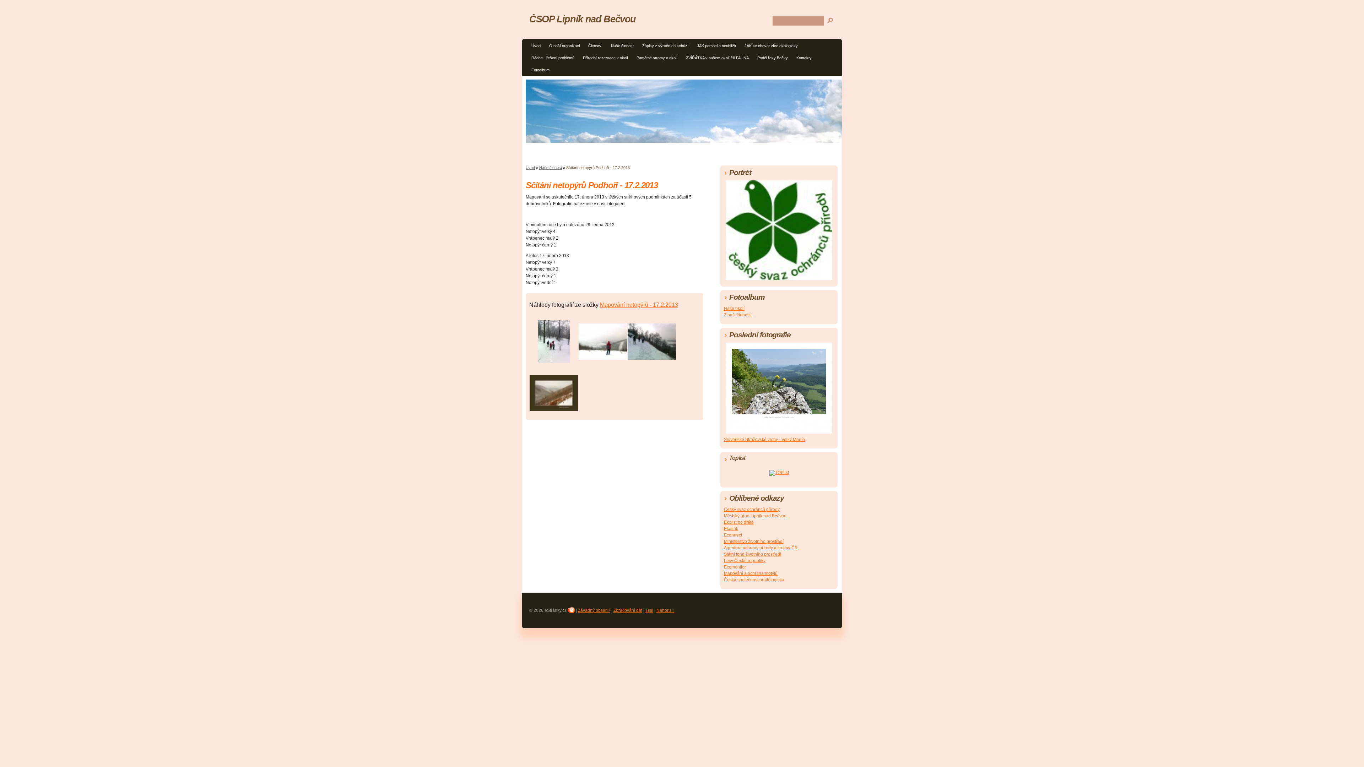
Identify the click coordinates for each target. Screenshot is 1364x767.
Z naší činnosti (738, 314)
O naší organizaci (564, 46)
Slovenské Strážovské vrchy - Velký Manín (764, 439)
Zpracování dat (627, 610)
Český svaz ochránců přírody (752, 509)
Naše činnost (622, 46)
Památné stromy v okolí (657, 58)
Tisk (649, 610)
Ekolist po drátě (739, 522)
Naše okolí (734, 308)
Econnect (733, 535)
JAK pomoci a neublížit (716, 46)
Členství (595, 46)
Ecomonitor (735, 567)
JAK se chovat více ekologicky (771, 46)
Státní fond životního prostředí (752, 554)
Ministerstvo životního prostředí (754, 541)
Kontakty (804, 58)
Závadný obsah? (594, 610)
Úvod (536, 46)
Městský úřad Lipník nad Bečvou (755, 515)
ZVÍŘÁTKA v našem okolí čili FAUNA (717, 58)
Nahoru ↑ (665, 610)
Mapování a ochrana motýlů (751, 573)
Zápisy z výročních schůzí (665, 46)
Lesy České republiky (744, 560)
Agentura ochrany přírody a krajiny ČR (761, 547)
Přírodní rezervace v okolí (605, 58)
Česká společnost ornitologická (754, 579)
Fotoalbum (540, 70)
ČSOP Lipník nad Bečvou (582, 19)
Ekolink (731, 528)
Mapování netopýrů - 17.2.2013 (639, 305)
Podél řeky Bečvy (772, 58)
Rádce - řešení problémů (552, 58)
